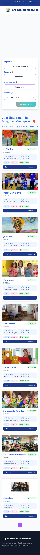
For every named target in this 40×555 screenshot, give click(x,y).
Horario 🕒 (8, 93)
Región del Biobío (18, 66)
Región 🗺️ (8, 61)
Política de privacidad (32, 3)
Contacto (18, 2)
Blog (24, 2)
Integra (18, 87)
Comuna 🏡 (9, 72)
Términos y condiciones (6, 3)
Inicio (3, 127)
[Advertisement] (20, 37)
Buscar (10, 127)
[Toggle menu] (3, 9)
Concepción (19, 77)
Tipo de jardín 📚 (11, 82)
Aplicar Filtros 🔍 (26, 104)
